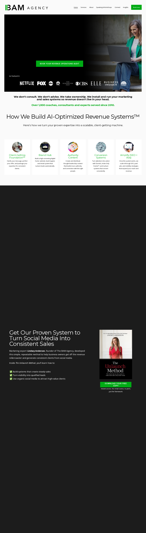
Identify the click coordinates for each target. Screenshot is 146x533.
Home (76, 7)
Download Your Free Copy (116, 384)
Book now (136, 7)
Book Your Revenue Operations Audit (59, 64)
